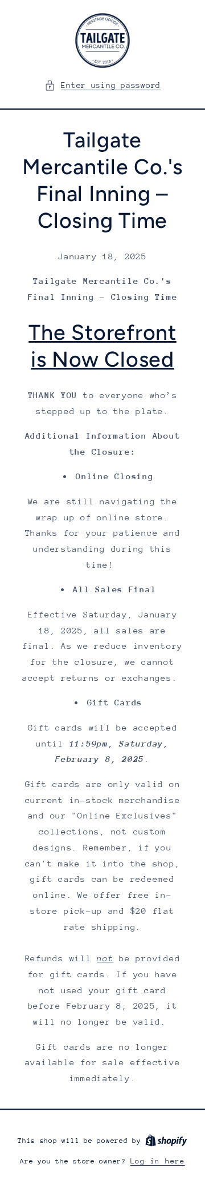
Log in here (157, 1161)
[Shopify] (166, 1140)
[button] (102, 85)
